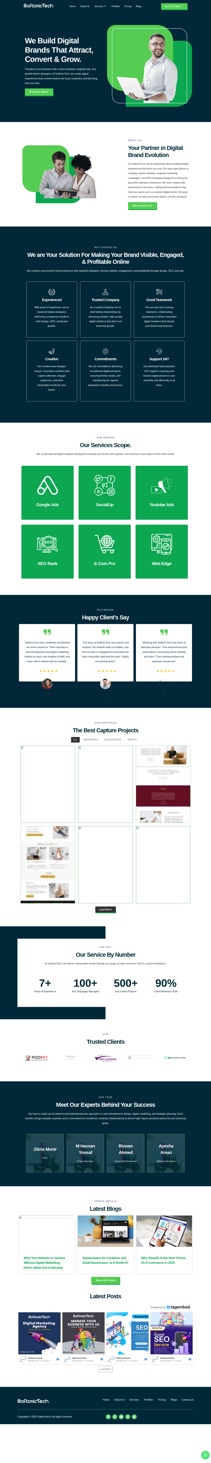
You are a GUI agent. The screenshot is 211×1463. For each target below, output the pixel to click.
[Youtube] (121, 1416)
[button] (39, 1338)
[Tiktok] (134, 1416)
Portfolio (116, 6)
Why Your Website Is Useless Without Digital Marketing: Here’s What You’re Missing (44, 1262)
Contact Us (187, 1399)
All (75, 740)
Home (73, 6)
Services (98, 6)
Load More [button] (105, 1369)
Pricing (127, 6)
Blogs (139, 6)
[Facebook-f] (108, 1416)
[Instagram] (127, 1416)
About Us (85, 6)
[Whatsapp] (114, 1416)
